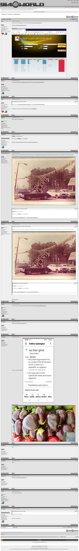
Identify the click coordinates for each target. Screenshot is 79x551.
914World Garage (17, 14)
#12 (77, 460)
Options (73, 19)
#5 (77, 134)
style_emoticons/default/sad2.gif (19, 142)
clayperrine (34, 108)
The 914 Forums (10, 14)
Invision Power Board (36, 542)
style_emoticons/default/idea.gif (36, 22)
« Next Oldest (64, 527)
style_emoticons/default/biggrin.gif (40, 305)
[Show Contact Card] (5, 96)
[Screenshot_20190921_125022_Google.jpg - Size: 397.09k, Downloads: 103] (38, 370)
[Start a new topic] (75, 16)
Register (43, 11)
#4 (77, 117)
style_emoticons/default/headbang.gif (20, 323)
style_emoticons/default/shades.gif (38, 82)
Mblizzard (3, 117)
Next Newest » (75, 527)
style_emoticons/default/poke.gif (32, 142)
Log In (40, 11)
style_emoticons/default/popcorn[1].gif (24, 82)
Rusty (2, 21)
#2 (77, 80)
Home (68, 0)
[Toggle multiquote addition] (72, 96)
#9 (77, 321)
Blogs (78, 0)
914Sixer (2, 80)
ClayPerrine (3, 134)
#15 (77, 508)
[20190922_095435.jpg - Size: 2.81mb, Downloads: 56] (44, 423)
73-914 (2, 491)
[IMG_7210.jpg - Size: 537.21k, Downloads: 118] (44, 180)
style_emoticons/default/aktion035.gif (20, 25)
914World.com (4, 14)
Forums (71, 0)
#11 (77, 445)
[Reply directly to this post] (76, 96)
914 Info (75, 0)
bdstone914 (3, 321)
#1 (77, 21)
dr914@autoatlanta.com (5, 153)
